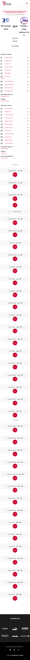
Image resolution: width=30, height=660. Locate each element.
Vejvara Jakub (8, 67)
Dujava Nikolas (9, 143)
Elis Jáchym (8, 70)
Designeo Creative (17, 655)
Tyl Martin (3, 153)
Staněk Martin (9, 140)
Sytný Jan (7, 64)
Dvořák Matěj (8, 108)
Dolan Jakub (8, 60)
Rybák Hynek (8, 127)
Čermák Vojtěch (9, 81)
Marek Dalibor (8, 57)
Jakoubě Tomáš (9, 133)
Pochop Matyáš (9, 115)
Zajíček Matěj (8, 124)
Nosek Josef (4, 158)
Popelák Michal (9, 91)
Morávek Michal (9, 84)
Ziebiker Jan (8, 111)
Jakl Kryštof (8, 130)
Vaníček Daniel (9, 87)
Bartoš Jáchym (9, 121)
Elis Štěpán (8, 73)
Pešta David (8, 137)
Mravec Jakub (9, 118)
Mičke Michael (5, 101)
